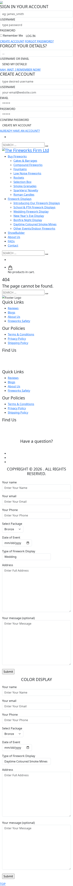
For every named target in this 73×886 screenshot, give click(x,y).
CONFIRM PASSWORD (14, 120)
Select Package (12, 524)
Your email (9, 496)
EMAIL (4, 98)
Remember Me (12, 35)
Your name (9, 482)
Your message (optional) (18, 618)
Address (7, 565)
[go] (46, 146)
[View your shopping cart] (10, 267)
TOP (3, 884)
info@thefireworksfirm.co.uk (36, 447)
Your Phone (10, 510)
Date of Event (11, 537)
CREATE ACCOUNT (12, 41)
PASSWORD (7, 30)
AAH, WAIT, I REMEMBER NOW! (20, 70)
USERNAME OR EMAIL (14, 59)
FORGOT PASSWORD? (39, 41)
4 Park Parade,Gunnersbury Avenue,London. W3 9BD (21, 361)
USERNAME (7, 19)
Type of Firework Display (18, 551)
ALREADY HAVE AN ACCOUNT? (20, 131)
